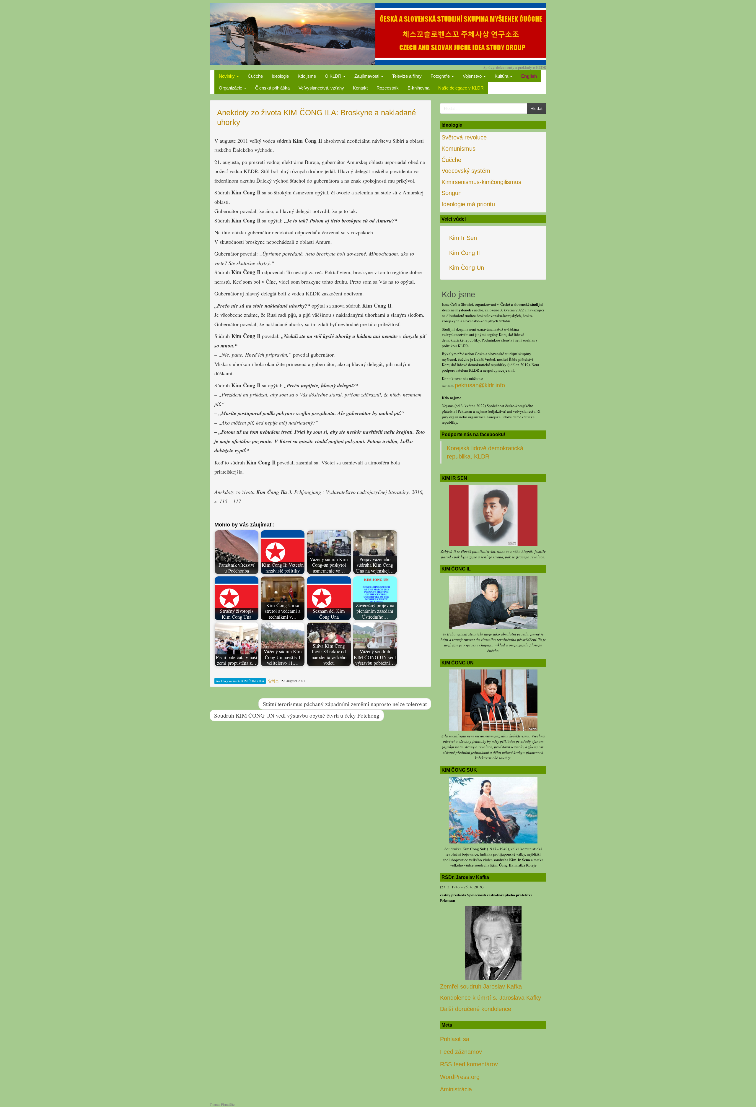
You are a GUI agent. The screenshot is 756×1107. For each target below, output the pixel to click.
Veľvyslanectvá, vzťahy (321, 87)
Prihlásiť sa (454, 1039)
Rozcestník (388, 87)
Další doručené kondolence (475, 1009)
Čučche (255, 76)
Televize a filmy (407, 76)
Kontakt (360, 87)
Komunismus (458, 148)
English (529, 76)
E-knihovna (418, 87)
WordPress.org (460, 1077)
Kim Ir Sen (463, 238)
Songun (451, 193)
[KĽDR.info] (378, 33)
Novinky (227, 76)
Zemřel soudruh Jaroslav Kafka (481, 986)
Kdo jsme (307, 76)
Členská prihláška (272, 87)
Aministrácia (456, 1089)
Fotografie (441, 76)
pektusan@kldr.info (480, 385)
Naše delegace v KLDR (461, 87)
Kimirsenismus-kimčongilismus (481, 182)
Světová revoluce (464, 137)
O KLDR (334, 76)
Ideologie (280, 76)
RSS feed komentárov (469, 1064)
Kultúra (502, 76)
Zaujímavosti (367, 76)
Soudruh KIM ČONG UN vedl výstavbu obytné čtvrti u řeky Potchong (296, 715)
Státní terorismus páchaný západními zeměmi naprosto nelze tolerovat (345, 704)
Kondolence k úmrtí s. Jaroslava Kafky (490, 997)
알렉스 (273, 680)
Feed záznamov (461, 1052)
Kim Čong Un (466, 267)
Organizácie (231, 87)
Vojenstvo (473, 76)
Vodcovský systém (465, 171)
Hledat (536, 108)
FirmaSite (227, 1104)
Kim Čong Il (464, 253)
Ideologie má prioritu (468, 204)
